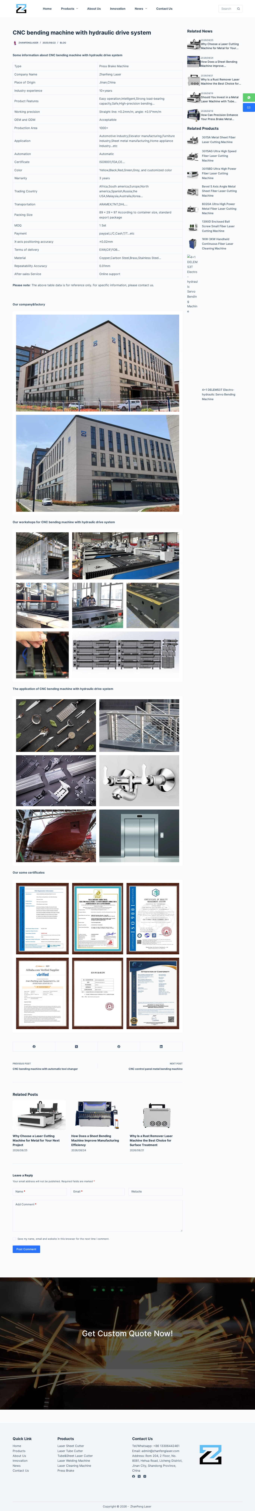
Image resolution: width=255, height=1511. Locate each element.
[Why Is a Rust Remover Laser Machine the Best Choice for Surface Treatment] (156, 1115)
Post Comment (26, 1249)
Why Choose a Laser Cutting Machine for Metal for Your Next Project (36, 1140)
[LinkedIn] (161, 1047)
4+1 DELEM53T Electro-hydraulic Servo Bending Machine (218, 394)
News (139, 8)
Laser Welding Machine (73, 1460)
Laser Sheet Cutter (70, 1446)
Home (47, 8)
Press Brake (65, 1470)
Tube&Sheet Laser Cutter (75, 1456)
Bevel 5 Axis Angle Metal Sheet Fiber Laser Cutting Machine (219, 191)
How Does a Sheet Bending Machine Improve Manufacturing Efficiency (95, 1140)
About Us (94, 8)
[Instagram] (144, 1476)
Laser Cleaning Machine (74, 1465)
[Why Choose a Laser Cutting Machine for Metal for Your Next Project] (39, 1115)
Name (20, 1191)
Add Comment (25, 1204)
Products (67, 8)
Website (136, 1191)
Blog (63, 42)
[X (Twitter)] (76, 1047)
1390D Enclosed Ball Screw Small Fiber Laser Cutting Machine (218, 226)
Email (78, 1191)
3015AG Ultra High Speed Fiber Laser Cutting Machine (219, 155)
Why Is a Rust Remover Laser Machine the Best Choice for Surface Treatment (151, 1140)
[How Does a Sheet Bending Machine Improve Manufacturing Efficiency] (97, 1115)
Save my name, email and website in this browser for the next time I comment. (63, 1238)
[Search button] (238, 8)
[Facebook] (34, 1047)
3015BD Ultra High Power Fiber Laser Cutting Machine (219, 173)
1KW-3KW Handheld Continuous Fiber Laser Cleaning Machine (217, 243)
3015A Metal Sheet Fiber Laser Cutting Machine (219, 140)
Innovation (117, 8)
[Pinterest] (119, 1047)
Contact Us (164, 8)
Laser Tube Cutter (70, 1451)
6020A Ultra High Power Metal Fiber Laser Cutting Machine (219, 208)
